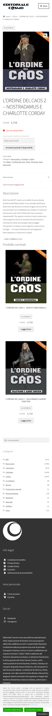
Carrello (11, 597)
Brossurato (15, 159)
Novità (8, 485)
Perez (28, 162)
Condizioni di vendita (16, 560)
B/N (7, 459)
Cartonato (10, 468)
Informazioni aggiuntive (13, 184)
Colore (14, 16)
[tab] (26, 177)
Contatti (11, 569)
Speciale (9, 502)
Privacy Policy (13, 563)
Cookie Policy (13, 566)
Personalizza (42, 714)
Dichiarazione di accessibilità (19, 573)
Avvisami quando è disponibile (19, 147)
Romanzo (9, 498)
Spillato (9, 506)
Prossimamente (12, 493)
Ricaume (34, 162)
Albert (8, 162)
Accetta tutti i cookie (34, 710)
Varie (8, 510)
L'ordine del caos (18, 162)
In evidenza (10, 481)
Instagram (12, 621)
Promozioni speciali (13, 489)
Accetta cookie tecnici (13, 710)
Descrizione (8, 177)
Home (8, 16)
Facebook (11, 618)
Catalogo (24, 159)
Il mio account (13, 594)
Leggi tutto (26, 329)
